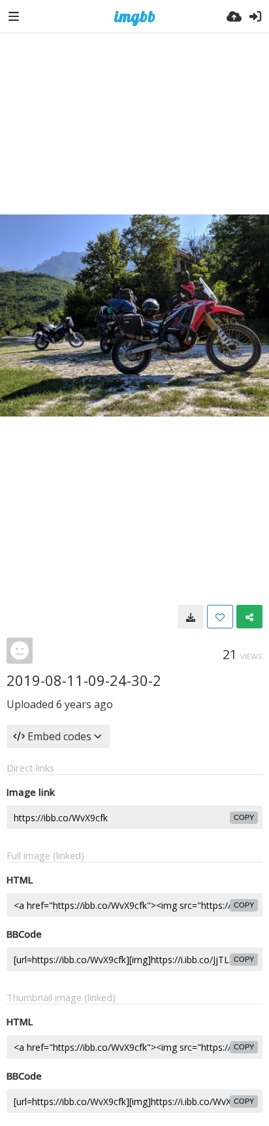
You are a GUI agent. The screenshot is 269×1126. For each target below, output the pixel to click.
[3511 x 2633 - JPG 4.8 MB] (191, 616)
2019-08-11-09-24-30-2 (84, 680)
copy (244, 817)
